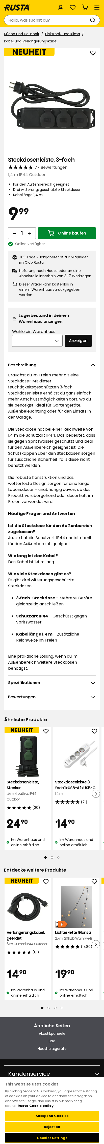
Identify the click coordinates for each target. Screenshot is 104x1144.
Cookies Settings (52, 1137)
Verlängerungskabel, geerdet (27, 938)
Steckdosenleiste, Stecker (23, 790)
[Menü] (97, 8)
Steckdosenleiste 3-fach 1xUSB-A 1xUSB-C (75, 787)
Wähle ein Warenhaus (33, 331)
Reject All (52, 1126)
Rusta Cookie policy (36, 1105)
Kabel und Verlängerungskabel (30, 41)
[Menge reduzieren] (14, 233)
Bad (52, 1041)
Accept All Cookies (52, 1115)
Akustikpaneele (52, 1033)
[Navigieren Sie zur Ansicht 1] (45, 857)
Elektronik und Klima (62, 33)
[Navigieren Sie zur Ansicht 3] (58, 857)
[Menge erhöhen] (30, 233)
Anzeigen (78, 341)
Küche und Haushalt (21, 33)
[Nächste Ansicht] (96, 794)
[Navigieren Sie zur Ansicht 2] (52, 857)
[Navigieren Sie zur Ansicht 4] (62, 1008)
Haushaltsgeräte (52, 1048)
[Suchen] (94, 20)
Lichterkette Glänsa (73, 935)
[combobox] (47, 20)
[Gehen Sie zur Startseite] (17, 8)
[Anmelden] (61, 8)
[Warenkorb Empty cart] (85, 8)
